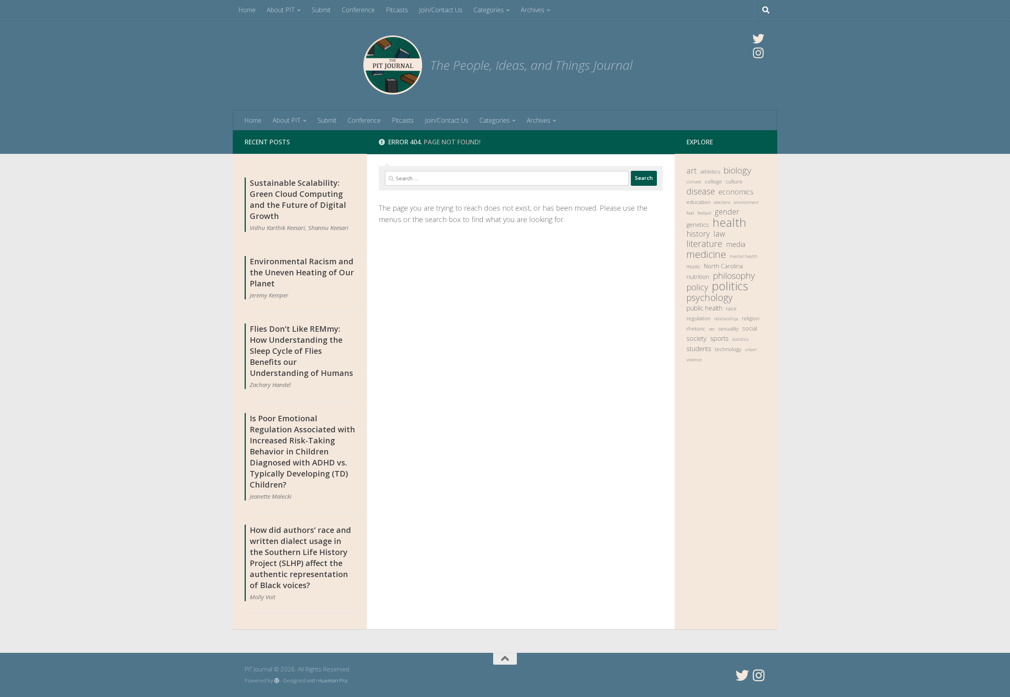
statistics (740, 339)
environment (746, 202)
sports (719, 338)
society (696, 338)
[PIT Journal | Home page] (392, 65)
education (698, 202)
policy (697, 287)
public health (704, 307)
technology (728, 349)
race (731, 308)
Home (247, 10)
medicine (706, 254)
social (749, 328)
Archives (532, 10)
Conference (358, 10)
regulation (698, 318)
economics (736, 191)
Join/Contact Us (440, 10)
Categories (488, 10)
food (690, 213)
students (698, 348)
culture (734, 181)
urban (751, 349)
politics (730, 286)
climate (693, 182)
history (698, 234)
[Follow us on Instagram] (758, 675)
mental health (743, 256)
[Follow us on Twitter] (742, 675)
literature (704, 244)
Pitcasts (397, 10)
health (729, 222)
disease (700, 191)
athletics (710, 171)
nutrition (697, 276)
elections (722, 202)
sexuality (728, 328)
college (713, 181)
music (693, 266)
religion (750, 318)
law (719, 234)
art (691, 171)
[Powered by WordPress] (276, 680)
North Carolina (723, 266)
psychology (709, 297)
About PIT (281, 10)
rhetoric (695, 328)
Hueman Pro (333, 680)
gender (727, 212)
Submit (321, 10)
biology (737, 170)
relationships (726, 318)
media (735, 244)
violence (693, 360)
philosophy (734, 275)
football (704, 213)
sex (711, 329)
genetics (697, 224)
